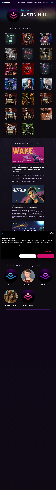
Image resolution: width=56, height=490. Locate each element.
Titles (18, 2)
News (35, 2)
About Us (45, 2)
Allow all (45, 256)
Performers (30, 2)
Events (40, 2)
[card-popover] (11, 39)
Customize (27, 256)
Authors (23, 2)
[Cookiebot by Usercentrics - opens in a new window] (48, 233)
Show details (48, 251)
